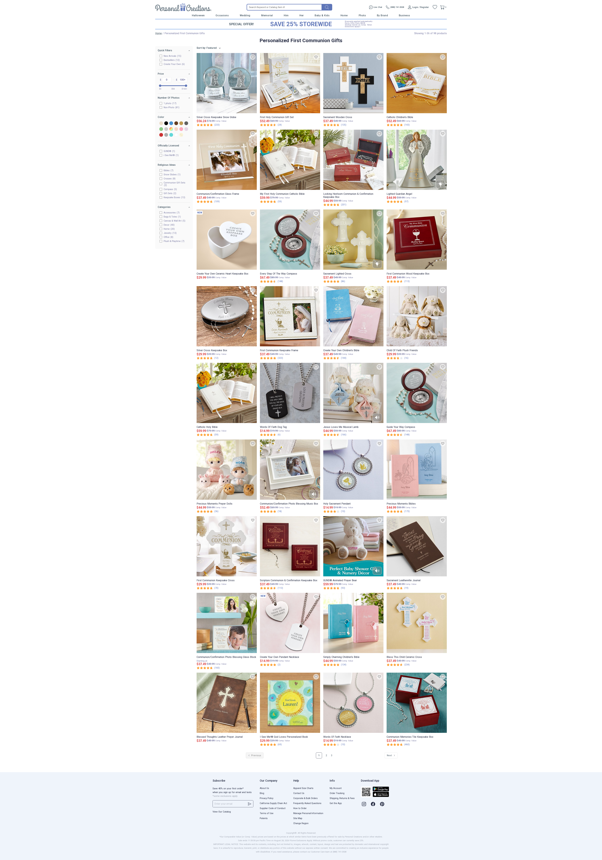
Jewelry (170, 233)
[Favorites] (435, 7)
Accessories (171, 212)
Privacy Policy (266, 798)
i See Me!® (171, 155)
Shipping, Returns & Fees (342, 798)
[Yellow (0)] (181, 135)
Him (286, 15)
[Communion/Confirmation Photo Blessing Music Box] (290, 469)
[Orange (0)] (176, 129)
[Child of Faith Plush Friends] (417, 316)
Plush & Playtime (174, 241)
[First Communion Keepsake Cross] (227, 546)
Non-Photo (171, 107)
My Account (336, 788)
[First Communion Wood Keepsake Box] (417, 239)
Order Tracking (337, 793)
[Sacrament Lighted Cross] (353, 239)
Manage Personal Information (308, 813)
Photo (362, 15)
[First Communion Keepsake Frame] (290, 316)
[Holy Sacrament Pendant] (353, 469)
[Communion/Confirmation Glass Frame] (227, 160)
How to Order (300, 808)
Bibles (168, 170)
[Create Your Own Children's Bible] (353, 316)
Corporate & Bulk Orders (305, 798)
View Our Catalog (222, 811)
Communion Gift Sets (174, 183)
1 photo (170, 103)
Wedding (245, 15)
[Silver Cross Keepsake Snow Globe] (227, 83)
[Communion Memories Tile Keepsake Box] (417, 703)
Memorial (267, 15)
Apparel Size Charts (303, 788)
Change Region (301, 823)
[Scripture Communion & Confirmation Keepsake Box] (290, 546)
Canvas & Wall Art (174, 221)
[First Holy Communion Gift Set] (290, 83)
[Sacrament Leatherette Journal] (417, 546)
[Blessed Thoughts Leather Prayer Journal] (227, 703)
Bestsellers (171, 60)
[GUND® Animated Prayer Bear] (353, 546)
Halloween (198, 15)
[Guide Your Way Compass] (417, 393)
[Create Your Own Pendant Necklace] (290, 623)
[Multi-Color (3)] (171, 129)
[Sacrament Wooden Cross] (353, 83)
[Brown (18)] (176, 123)
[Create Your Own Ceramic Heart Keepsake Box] (227, 239)
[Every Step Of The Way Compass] (290, 239)
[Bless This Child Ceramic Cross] (417, 623)
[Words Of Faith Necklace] (353, 703)
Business (404, 15)
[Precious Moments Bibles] (417, 469)
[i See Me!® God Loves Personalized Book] (290, 703)
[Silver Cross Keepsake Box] (227, 316)
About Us (264, 788)
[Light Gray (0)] (166, 129)
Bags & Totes (172, 216)
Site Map (297, 818)
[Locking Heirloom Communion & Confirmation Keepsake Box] (353, 160)
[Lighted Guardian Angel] (417, 160)
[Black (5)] (166, 123)
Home (344, 15)
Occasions (222, 15)
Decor (169, 225)
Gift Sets (169, 193)
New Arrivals (172, 56)
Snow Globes (172, 174)
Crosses (169, 178)
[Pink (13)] (181, 129)
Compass (170, 189)
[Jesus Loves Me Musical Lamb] (353, 393)
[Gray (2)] (186, 123)
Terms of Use (266, 813)
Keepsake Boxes (174, 197)
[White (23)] (176, 135)
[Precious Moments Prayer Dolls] (227, 469)
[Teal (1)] (171, 135)
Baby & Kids (322, 15)
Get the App (336, 803)
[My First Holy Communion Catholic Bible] (290, 160)
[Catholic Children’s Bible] (417, 83)
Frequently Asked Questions (307, 803)
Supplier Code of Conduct (272, 808)
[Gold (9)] (181, 123)
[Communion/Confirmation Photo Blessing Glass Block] (227, 623)
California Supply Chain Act (273, 803)
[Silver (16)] (166, 135)
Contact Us (298, 793)
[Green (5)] (161, 129)
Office (168, 237)
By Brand (382, 15)
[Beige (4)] (161, 123)
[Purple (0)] (186, 129)
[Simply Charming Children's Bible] (353, 623)
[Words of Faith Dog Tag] (290, 393)
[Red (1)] (161, 135)
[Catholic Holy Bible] (227, 393)
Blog (262, 793)
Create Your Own (174, 64)
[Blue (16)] (171, 123)
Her (301, 15)
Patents (264, 818)
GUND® (169, 151)
